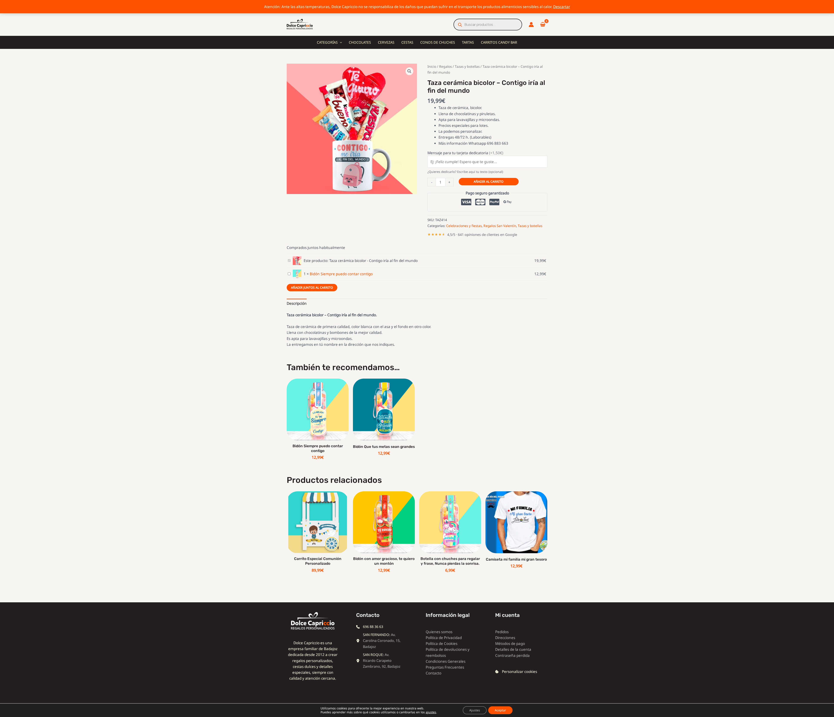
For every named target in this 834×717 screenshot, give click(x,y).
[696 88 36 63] (369, 627)
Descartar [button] (561, 6)
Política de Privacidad (444, 637)
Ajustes (474, 710)
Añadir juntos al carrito (312, 287)
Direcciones (505, 637)
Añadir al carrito (488, 181)
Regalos (445, 66)
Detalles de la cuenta (513, 649)
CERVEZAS (386, 42)
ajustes (431, 712)
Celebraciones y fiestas (464, 226)
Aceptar (500, 710)
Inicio (431, 66)
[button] (340, 42)
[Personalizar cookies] (516, 671)
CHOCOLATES (360, 42)
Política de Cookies (441, 643)
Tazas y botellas (467, 66)
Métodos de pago (510, 643)
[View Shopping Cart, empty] (542, 24)
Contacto (433, 673)
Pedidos (502, 631)
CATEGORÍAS (327, 42)
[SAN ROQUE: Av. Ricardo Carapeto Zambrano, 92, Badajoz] (379, 661)
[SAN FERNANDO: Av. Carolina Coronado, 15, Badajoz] (379, 641)
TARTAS (468, 42)
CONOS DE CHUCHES (437, 42)
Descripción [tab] (297, 303)
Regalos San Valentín (499, 226)
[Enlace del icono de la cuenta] (531, 24)
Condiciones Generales (445, 661)
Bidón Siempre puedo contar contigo (341, 273)
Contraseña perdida (512, 655)
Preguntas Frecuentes (445, 667)
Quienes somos (439, 631)
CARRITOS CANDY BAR (499, 42)
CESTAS (407, 42)
